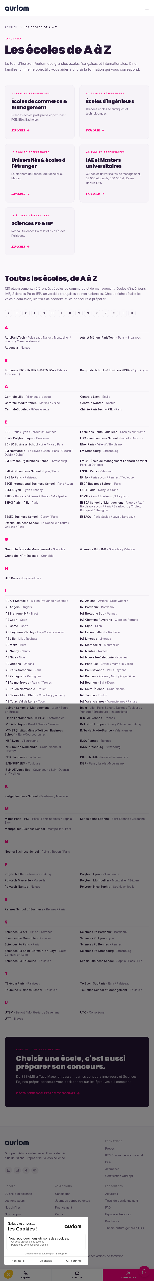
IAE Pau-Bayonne (92, 670)
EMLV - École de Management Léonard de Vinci (113, 461)
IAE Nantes (87, 651)
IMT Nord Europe (92, 724)
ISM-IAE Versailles (17, 769)
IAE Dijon (86, 626)
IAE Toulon (87, 695)
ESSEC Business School (21, 516)
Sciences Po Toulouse (20, 961)
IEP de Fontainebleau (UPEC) (25, 718)
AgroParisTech (15, 337)
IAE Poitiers (88, 676)
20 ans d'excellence (18, 1193)
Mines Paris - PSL (17, 818)
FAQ (108, 1207)
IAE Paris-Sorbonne (18, 670)
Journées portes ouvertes (72, 1200)
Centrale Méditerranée (21, 403)
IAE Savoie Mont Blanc (20, 695)
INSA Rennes (89, 740)
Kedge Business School (21, 796)
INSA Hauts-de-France (96, 730)
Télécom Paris (15, 983)
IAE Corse (11, 626)
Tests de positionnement (121, 1200)
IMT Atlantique (15, 724)
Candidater (62, 1193)
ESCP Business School (95, 483)
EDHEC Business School (21, 444)
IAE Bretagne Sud (92, 613)
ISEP (83, 763)
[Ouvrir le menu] (147, 8)
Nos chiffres (13, 1207)
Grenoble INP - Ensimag (21, 555)
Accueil (11, 27)
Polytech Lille (14, 874)
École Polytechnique (19, 438)
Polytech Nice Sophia (95, 886)
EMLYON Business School (23, 471)
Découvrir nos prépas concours (45, 1093)
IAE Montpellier (90, 645)
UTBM (9, 1012)
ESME (84, 496)
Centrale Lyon (90, 396)
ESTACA (85, 516)
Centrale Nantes (91, 403)
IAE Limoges (88, 638)
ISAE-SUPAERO (15, 763)
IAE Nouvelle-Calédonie (97, 657)
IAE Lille (10, 638)
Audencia (11, 347)
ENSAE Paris (88, 471)
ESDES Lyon (13, 490)
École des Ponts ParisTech (98, 432)
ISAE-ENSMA (89, 757)
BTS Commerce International (124, 1155)
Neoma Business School (22, 851)
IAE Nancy (12, 651)
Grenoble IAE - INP (93, 549)
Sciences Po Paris (17, 944)
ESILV (8, 496)
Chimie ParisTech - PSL (96, 409)
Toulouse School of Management (103, 990)
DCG (108, 1162)
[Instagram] (17, 1170)
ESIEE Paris (87, 490)
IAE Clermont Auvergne (96, 619)
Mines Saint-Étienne (94, 818)
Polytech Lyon (90, 874)
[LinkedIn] (8, 1170)
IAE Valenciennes (92, 701)
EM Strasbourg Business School (27, 461)
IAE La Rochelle (91, 632)
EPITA (84, 477)
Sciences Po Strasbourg (97, 950)
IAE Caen (11, 619)
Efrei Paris (87, 444)
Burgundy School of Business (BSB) (105, 370)
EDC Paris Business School (99, 438)
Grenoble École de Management (27, 549)
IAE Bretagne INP (16, 613)
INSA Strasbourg (91, 747)
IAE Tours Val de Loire (20, 701)
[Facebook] (26, 1170)
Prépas (110, 1148)
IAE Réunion (88, 682)
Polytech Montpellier (94, 880)
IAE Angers (12, 607)
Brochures (112, 1221)
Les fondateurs (15, 1200)
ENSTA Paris (13, 477)
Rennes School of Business (24, 909)
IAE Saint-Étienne (92, 689)
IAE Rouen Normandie (20, 689)
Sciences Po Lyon (92, 938)
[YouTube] (34, 1170)
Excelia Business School (22, 523)
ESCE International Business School (30, 483)
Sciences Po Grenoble (20, 938)
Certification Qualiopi (119, 1176)
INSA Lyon (12, 740)
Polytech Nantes (16, 886)
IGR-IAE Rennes (91, 718)
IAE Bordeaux (89, 607)
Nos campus (13, 1214)
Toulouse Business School (23, 990)
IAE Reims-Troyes (17, 682)
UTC (83, 1012)
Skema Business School (97, 961)
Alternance (112, 1169)
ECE (7, 432)
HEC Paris (11, 578)
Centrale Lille (14, 396)
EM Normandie (15, 450)
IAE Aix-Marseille (16, 600)
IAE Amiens (87, 600)
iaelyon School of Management (27, 707)
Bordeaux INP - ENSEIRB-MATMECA (29, 370)
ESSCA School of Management (101, 502)
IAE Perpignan (14, 676)
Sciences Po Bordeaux (95, 932)
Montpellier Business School (25, 829)
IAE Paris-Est (89, 663)
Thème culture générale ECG (124, 1228)
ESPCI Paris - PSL (17, 502)
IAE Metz (11, 645)
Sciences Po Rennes (94, 944)
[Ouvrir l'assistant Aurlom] (144, 1271)
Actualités (111, 1193)
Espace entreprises (118, 1214)
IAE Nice (10, 657)
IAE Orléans (13, 663)
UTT (8, 1018)
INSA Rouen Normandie (21, 747)
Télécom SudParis (92, 983)
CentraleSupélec (16, 409)
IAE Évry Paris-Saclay (19, 632)
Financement (63, 1207)
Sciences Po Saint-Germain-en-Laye (31, 950)
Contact (60, 1214)
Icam (83, 707)
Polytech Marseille (18, 880)
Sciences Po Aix (16, 932)
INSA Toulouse (15, 757)
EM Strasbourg (90, 450)
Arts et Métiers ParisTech (97, 337)
